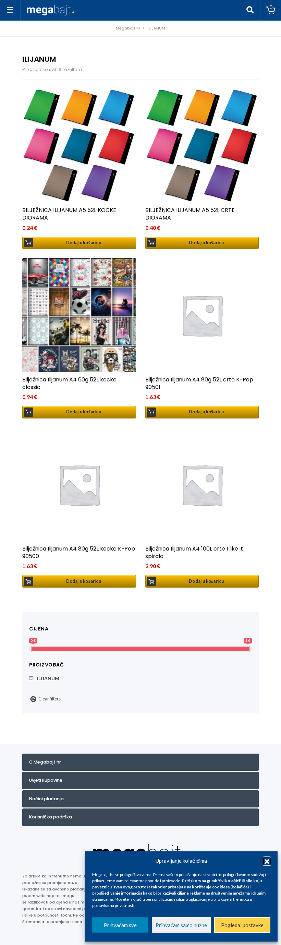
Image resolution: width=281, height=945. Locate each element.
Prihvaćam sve (120, 925)
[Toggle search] (250, 10)
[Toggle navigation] (10, 10)
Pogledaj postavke (242, 925)
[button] (267, 860)
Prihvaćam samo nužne (181, 925)
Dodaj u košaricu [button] (83, 242)
